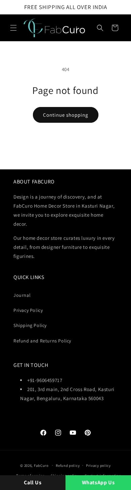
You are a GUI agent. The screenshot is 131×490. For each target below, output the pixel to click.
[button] (13, 27)
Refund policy (68, 465)
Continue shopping (65, 115)
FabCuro (41, 465)
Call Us (32, 482)
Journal (22, 295)
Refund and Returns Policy (42, 341)
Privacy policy (98, 465)
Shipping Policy (30, 325)
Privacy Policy (28, 310)
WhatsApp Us (98, 482)
